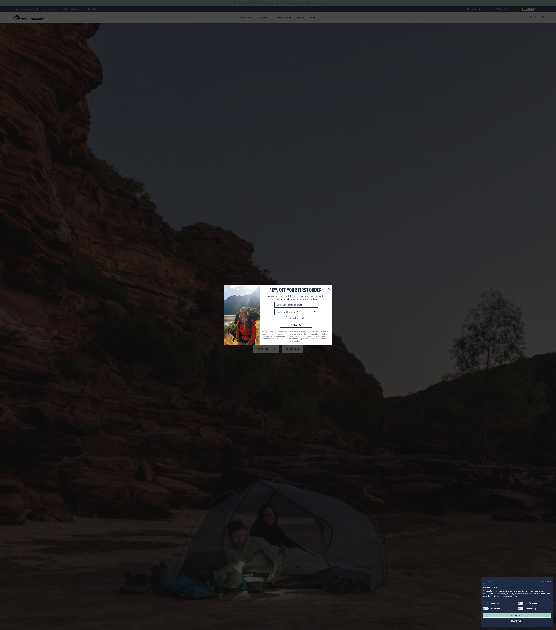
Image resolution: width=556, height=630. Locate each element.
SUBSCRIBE (296, 324)
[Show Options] (315, 312)
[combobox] (295, 312)
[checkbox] (520, 603)
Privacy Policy (305, 332)
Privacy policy (544, 581)
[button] (488, 581)
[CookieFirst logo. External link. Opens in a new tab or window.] (484, 584)
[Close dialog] (328, 288)
